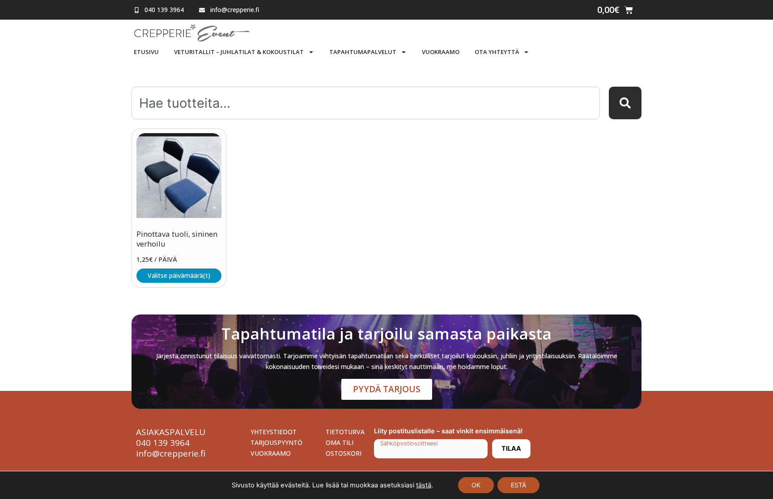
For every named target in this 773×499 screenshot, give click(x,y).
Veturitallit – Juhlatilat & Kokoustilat (239, 52)
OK (475, 485)
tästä (423, 485)
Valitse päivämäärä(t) (179, 275)
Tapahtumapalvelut (362, 52)
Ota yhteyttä (497, 52)
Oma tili (339, 442)
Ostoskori (343, 453)
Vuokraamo (440, 52)
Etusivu (146, 52)
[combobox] (366, 103)
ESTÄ (518, 485)
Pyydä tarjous (386, 389)
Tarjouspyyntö (276, 442)
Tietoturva (345, 432)
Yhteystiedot (274, 432)
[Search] (625, 103)
